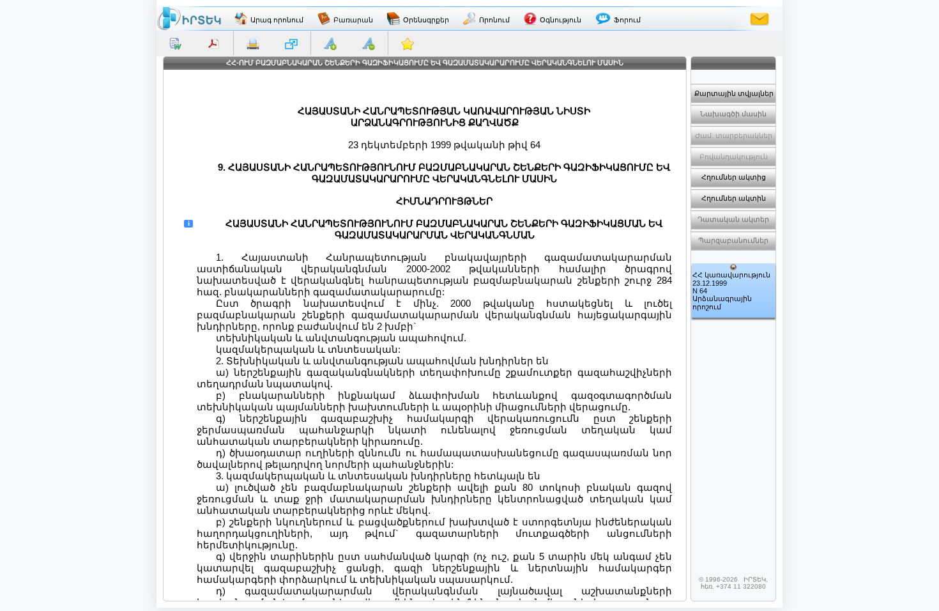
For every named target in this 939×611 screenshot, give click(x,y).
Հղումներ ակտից (733, 177)
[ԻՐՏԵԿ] (189, 18)
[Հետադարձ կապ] (759, 18)
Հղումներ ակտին (733, 198)
